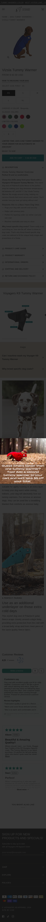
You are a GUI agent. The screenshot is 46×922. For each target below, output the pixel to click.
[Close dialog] (43, 440)
